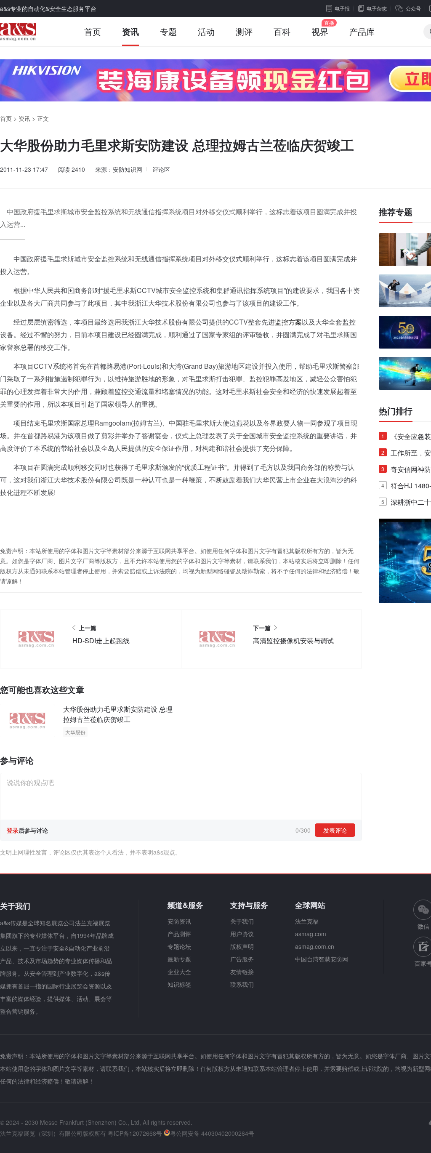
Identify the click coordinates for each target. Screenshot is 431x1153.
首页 (92, 31)
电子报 (342, 8)
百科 (282, 31)
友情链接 (242, 971)
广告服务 (242, 959)
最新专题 (179, 959)
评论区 (161, 169)
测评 (244, 31)
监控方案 (288, 322)
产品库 (362, 31)
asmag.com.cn (314, 946)
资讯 (130, 31)
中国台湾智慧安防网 (321, 959)
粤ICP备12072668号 (135, 1133)
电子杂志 (377, 8)
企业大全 (179, 971)
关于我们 (242, 921)
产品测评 (179, 933)
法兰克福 (307, 921)
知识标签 (179, 984)
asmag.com (310, 933)
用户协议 (242, 933)
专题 (168, 31)
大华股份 (75, 731)
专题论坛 (179, 946)
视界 (319, 31)
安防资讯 (179, 921)
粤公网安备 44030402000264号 (212, 1133)
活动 (206, 31)
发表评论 (335, 830)
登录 (13, 830)
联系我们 (242, 984)
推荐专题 (395, 212)
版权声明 (242, 946)
